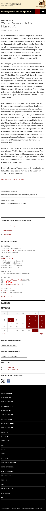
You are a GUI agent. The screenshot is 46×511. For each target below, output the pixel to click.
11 (42, 320)
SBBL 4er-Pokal (7, 259)
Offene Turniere (7, 467)
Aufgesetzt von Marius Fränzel (10, 508)
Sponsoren (5, 493)
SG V (3, 290)
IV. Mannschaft (7, 21)
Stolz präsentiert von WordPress (32, 508)
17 (35, 323)
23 (29, 327)
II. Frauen (4, 436)
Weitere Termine (7, 297)
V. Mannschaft (6, 410)
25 (42, 327)
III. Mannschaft (7, 402)
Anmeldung (8, 230)
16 (29, 323)
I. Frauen (4, 432)
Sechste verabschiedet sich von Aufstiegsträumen (19, 193)
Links (3, 484)
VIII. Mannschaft (7, 423)
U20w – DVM (5, 441)
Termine (4, 480)
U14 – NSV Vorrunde (8, 462)
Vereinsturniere (7, 471)
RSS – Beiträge (9, 367)
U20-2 (3, 449)
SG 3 (6, 293)
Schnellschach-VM (12, 284)
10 (35, 320)
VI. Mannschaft (7, 415)
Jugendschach (7, 475)
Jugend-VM (10, 250)
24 (35, 327)
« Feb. (4, 334)
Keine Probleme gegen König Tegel (13, 201)
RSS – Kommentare (11, 369)
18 (42, 323)
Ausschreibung (9, 226)
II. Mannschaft (6, 397)
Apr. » (42, 334)
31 (35, 330)
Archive (4, 497)
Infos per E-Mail (7, 489)
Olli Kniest (16, 30)
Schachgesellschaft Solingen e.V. (16, 11)
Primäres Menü (43, 11)
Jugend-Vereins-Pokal (14, 280)
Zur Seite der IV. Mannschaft (12, 179)
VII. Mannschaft (7, 419)
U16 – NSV (4, 458)
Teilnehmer (8, 234)
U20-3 (3, 454)
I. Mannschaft (6, 393)
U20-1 (3, 445)
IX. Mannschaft (7, 428)
